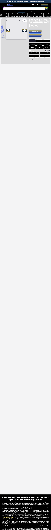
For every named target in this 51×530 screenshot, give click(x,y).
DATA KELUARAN (35, 16)
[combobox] (24, 8)
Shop (4, 6)
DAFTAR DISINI (35, 31)
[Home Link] (10, 5)
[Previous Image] (8, 30)
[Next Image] (24, 30)
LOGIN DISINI (35, 35)
